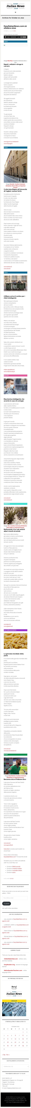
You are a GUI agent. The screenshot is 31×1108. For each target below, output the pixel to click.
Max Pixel (10, 60)
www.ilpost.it (7, 624)
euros (13, 872)
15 (23, 1039)
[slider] (24, 37)
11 (7, 1039)
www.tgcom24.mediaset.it (11, 141)
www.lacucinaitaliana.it (10, 750)
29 (23, 1045)
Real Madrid (12, 775)
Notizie (11, 878)
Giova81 (12, 184)
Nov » (8, 1054)
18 (8, 1042)
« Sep (3, 1054)
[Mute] (21, 37)
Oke (9, 525)
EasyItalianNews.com (15, 6)
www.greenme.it (8, 626)
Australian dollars (17, 870)
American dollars (17, 868)
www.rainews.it (8, 266)
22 (23, 1042)
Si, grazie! (6, 903)
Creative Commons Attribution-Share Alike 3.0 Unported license (15, 186)
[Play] (5, 37)
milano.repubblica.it (9, 369)
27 (15, 1045)
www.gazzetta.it (8, 845)
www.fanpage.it (8, 143)
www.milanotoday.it (9, 371)
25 (8, 1045)
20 (15, 1042)
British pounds (16, 866)
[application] (15, 37)
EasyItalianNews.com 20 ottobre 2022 (15, 27)
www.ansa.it (7, 268)
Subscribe (6, 849)
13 (15, 1039)
